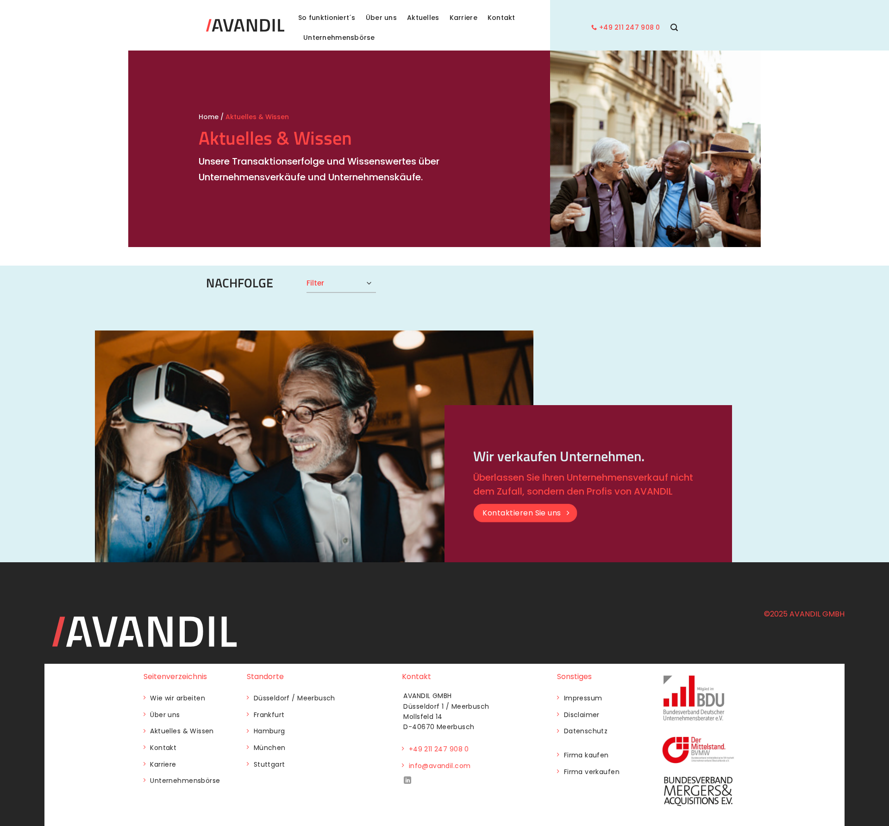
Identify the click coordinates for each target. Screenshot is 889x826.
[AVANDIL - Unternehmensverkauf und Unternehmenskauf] (245, 25)
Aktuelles (423, 17)
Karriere (463, 17)
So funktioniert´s (327, 17)
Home (209, 116)
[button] (674, 27)
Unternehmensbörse (339, 37)
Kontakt (501, 17)
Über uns (381, 17)
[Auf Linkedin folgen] (407, 780)
